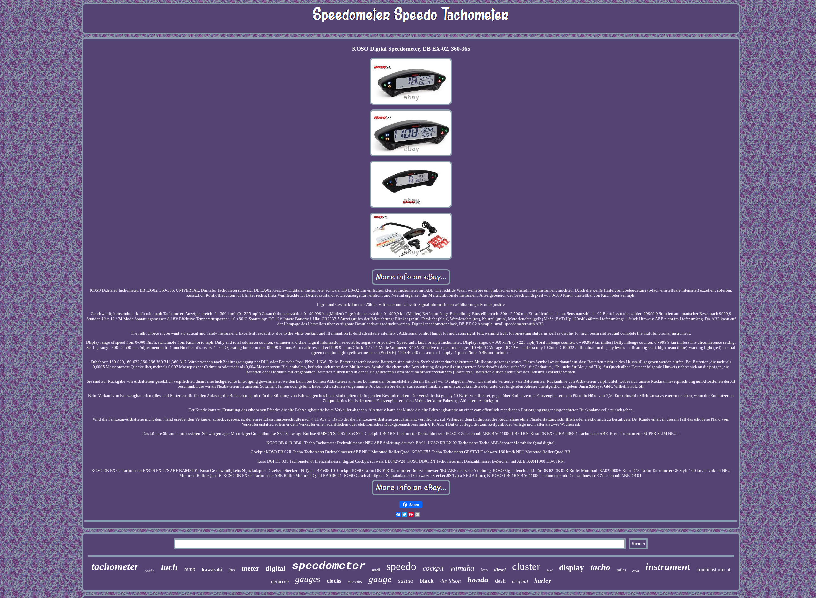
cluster (526, 566)
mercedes (355, 582)
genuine (280, 581)
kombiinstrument (713, 569)
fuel (232, 569)
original (520, 581)
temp (189, 569)
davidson (450, 581)
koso (484, 570)
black (426, 580)
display (571, 567)
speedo (401, 566)
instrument (667, 566)
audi (376, 569)
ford (550, 571)
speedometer (329, 566)
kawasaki (212, 569)
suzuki (405, 580)
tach (169, 567)
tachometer (114, 566)
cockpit (433, 568)
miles (621, 569)
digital (276, 568)
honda (478, 579)
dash (500, 581)
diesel (500, 569)
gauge (380, 579)
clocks (334, 581)
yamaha (462, 568)
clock (635, 571)
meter (250, 568)
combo (150, 571)
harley (542, 580)
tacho (600, 567)
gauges (307, 579)
